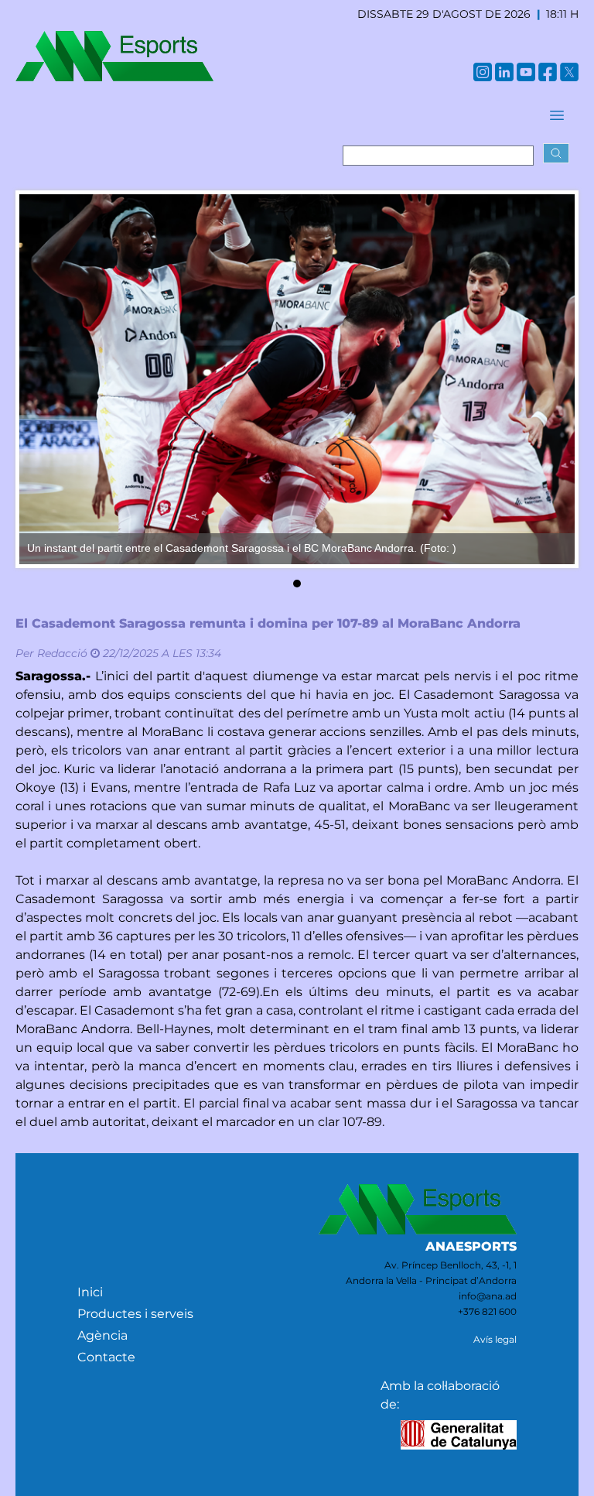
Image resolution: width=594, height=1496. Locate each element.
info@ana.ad (488, 1296)
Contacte (106, 1357)
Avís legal (495, 1339)
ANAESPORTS (471, 1246)
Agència (102, 1335)
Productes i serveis (135, 1313)
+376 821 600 (487, 1311)
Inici (90, 1292)
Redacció (62, 653)
